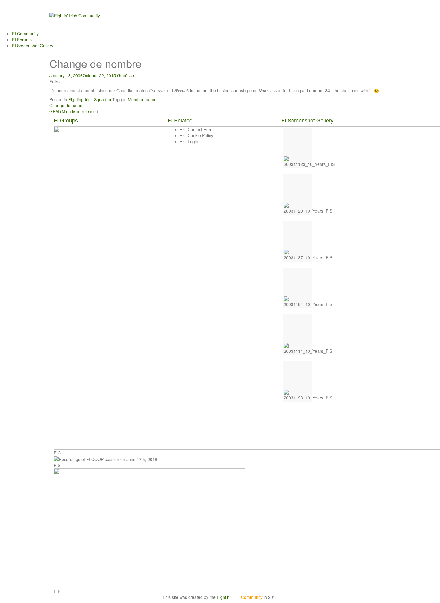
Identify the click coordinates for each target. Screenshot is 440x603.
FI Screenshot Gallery (32, 46)
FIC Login (189, 141)
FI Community (25, 34)
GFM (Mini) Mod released (73, 111)
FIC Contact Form (197, 129)
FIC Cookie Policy (196, 135)
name (151, 99)
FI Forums (22, 40)
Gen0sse (125, 75)
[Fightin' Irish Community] (74, 15)
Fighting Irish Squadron (90, 99)
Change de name (65, 105)
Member (135, 99)
